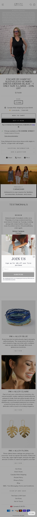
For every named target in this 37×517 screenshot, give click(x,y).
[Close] (34, 257)
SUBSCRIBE (18, 275)
